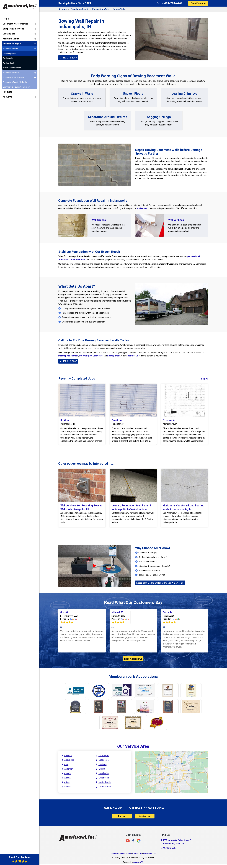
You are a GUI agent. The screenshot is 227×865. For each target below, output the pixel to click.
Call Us (121, 816)
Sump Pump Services (13, 29)
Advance (68, 755)
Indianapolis (64, 355)
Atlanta (67, 778)
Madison (103, 764)
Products (7, 92)
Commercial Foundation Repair (16, 87)
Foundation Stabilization (13, 77)
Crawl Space (9, 34)
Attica (66, 782)
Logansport (104, 755)
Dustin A (117, 420)
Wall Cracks (98, 220)
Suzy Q (64, 612)
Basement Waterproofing (15, 24)
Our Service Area (133, 746)
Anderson (68, 769)
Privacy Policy (149, 853)
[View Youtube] (128, 840)
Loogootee (104, 760)
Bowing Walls (10, 53)
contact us (133, 355)
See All (204, 379)
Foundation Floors (11, 72)
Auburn (67, 786)
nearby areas (113, 355)
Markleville (104, 773)
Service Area (125, 853)
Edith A (64, 420)
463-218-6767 (173, 3)
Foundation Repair (80, 9)
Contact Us (145, 816)
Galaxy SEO (138, 862)
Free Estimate (198, 3)
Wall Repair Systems (12, 68)
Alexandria (69, 760)
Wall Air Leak (176, 220)
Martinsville (104, 778)
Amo (66, 764)
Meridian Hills (105, 786)
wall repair (142, 208)
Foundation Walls (100, 9)
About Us (115, 853)
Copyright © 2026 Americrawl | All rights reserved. (134, 857)
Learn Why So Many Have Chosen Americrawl (160, 583)
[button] (35, 24)
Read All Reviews (133, 659)
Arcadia (67, 773)
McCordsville (105, 782)
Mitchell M (117, 612)
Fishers (74, 355)
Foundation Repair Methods (15, 82)
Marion (102, 769)
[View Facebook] (133, 840)
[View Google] (139, 840)
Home (63, 9)
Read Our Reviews (20, 857)
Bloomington (85, 355)
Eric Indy (167, 612)
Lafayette (98, 355)
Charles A (169, 420)
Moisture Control (11, 38)
